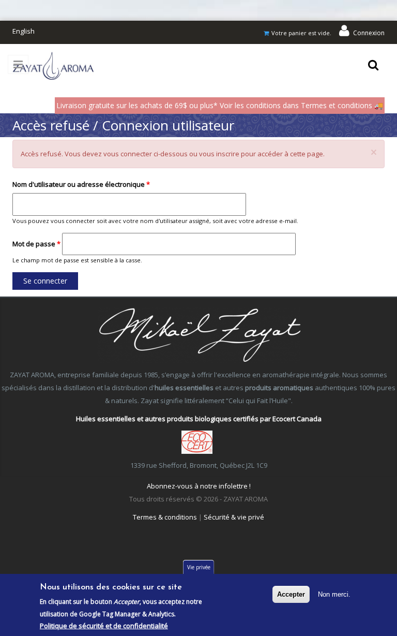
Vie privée (198, 567)
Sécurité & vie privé (234, 517)
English (23, 31)
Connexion (369, 32)
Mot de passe (36, 243)
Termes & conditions (165, 517)
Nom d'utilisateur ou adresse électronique (81, 184)
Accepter (291, 594)
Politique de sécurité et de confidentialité (104, 625)
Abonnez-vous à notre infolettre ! (199, 486)
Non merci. (334, 594)
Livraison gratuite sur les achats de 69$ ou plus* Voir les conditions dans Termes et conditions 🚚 (219, 105)
